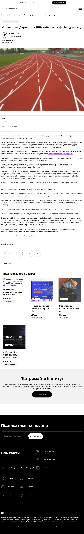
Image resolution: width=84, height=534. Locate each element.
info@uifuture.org (49, 459)
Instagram (30, 478)
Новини (23, 2)
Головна (4, 15)
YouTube (11, 486)
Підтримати (59, 2)
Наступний (7, 264)
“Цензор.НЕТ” (29, 236)
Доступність (38, 2)
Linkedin (46, 468)
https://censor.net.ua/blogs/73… (60, 154)
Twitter (10, 495)
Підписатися (35, 436)
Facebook (30, 486)
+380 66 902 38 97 (49, 451)
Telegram (11, 478)
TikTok (29, 495)
